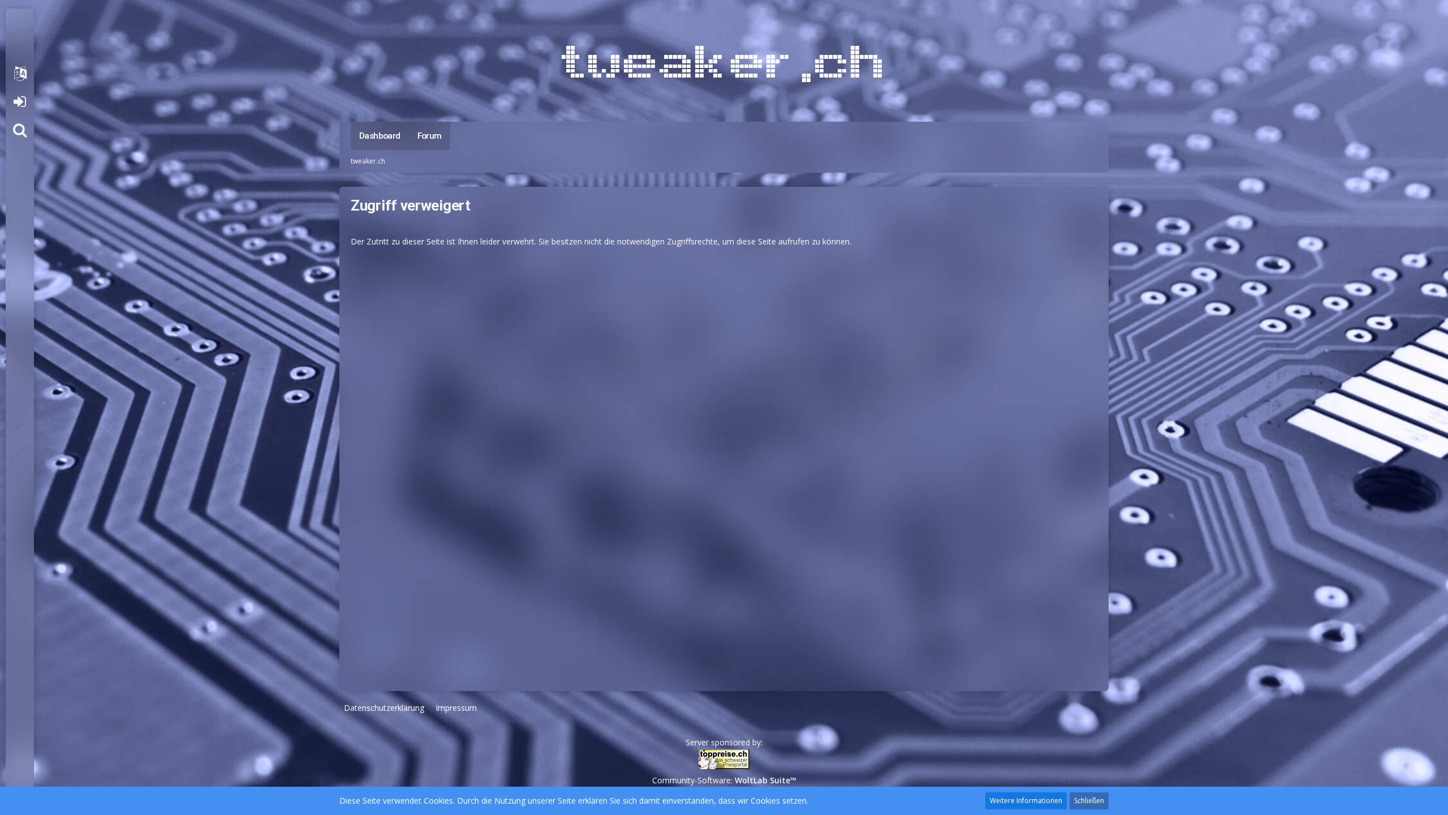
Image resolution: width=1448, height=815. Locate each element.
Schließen (1089, 800)
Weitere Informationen (1026, 800)
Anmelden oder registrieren (19, 102)
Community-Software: (724, 780)
